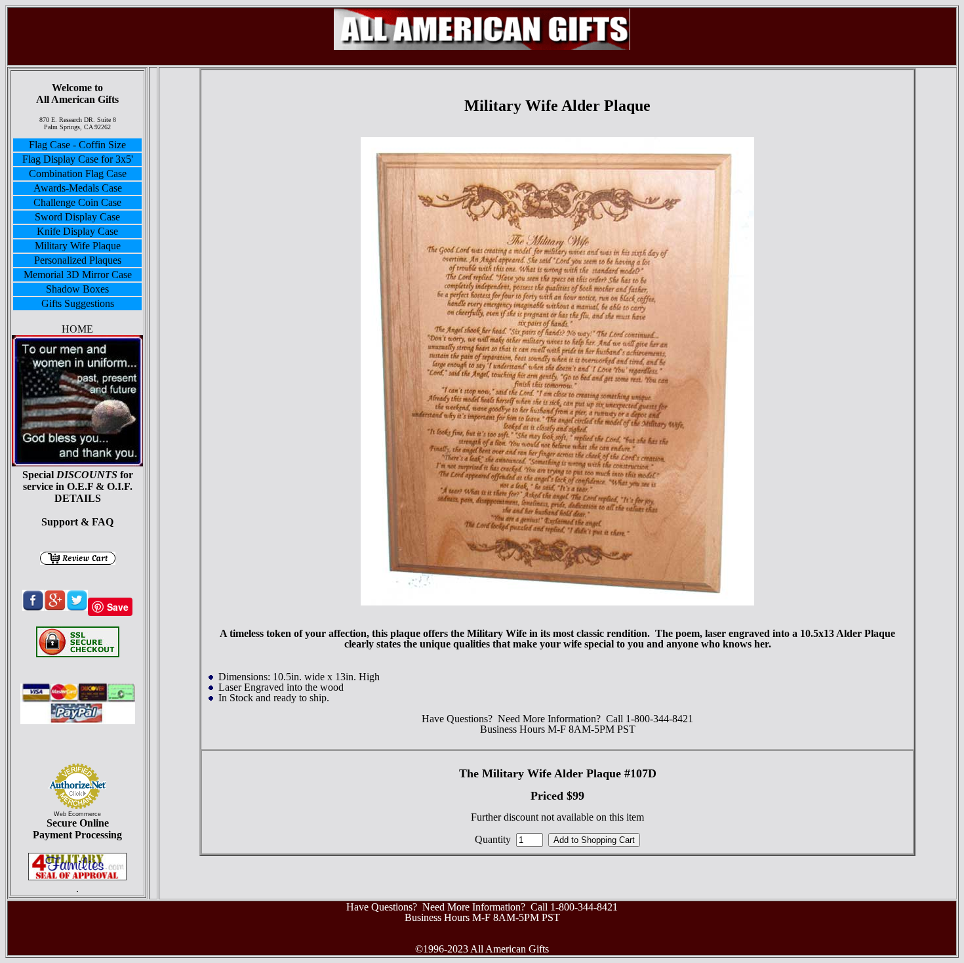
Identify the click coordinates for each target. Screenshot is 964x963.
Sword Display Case (77, 216)
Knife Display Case (77, 231)
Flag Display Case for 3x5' (77, 159)
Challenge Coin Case (77, 202)
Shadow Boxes (77, 289)
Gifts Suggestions (77, 303)
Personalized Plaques (77, 260)
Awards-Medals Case (77, 188)
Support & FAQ (77, 521)
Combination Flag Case (78, 173)
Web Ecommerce (77, 814)
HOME (77, 329)
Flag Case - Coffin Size (77, 144)
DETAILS (77, 498)
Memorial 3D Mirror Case (78, 274)
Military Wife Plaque (78, 245)
